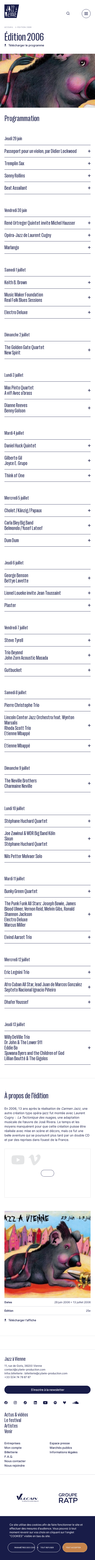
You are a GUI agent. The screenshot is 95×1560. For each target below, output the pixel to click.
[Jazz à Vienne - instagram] (15, 1402)
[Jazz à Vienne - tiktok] (25, 1402)
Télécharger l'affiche (22, 1320)
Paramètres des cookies (24, 1547)
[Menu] (86, 13)
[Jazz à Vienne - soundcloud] (75, 1402)
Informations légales (64, 1452)
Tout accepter (73, 1547)
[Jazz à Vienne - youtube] (45, 1402)
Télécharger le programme (26, 45)
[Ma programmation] (75, 13)
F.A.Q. (8, 1457)
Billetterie (11, 1452)
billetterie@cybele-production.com (46, 1373)
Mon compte (13, 1448)
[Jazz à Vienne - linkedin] (35, 1402)
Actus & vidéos (16, 1414)
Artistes (11, 1425)
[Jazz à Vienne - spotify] (55, 1402)
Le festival (12, 1420)
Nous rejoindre (14, 1465)
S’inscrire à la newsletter (47, 1390)
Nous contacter (15, 1461)
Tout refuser (47, 1547)
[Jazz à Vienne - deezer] (64, 1402)
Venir (8, 1431)
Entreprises (12, 1443)
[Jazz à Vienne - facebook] (6, 1402)
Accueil (8, 27)
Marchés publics (61, 1448)
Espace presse (60, 1443)
